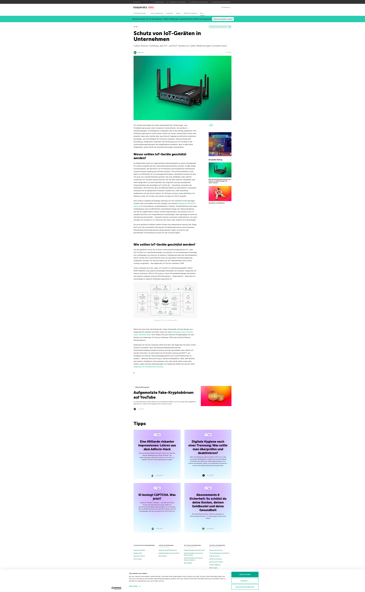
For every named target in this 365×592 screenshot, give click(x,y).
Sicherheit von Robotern (217, 203)
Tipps (158, 434)
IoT (136, 26)
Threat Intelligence (215, 565)
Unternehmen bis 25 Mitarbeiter (177, 2)
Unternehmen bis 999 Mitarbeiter (199, 2)
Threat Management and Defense (219, 553)
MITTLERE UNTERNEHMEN (192, 545)
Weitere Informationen (190, 13)
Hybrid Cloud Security (215, 559)
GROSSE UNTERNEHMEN (217, 545)
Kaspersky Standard (139, 550)
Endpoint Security (214, 556)
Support (178, 13)
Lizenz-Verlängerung (156, 13)
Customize (243, 581)
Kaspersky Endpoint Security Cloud (169, 553)
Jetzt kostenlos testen (223, 19)
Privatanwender (160, 2)
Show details (133, 586)
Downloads (169, 13)
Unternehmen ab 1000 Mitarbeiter (221, 2)
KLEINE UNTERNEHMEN (166, 545)
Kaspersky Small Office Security (168, 550)
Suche (229, 26)
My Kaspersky (226, 7)
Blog (201, 13)
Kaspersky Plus (138, 553)
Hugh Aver (141, 52)
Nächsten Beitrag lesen (142, 387)
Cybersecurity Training (216, 562)
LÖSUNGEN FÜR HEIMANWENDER (144, 545)
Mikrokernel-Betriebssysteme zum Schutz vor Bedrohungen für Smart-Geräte (220, 181)
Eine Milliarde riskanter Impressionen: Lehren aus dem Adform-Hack (157, 445)
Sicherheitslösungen (140, 13)
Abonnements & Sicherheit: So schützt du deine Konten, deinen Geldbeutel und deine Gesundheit (207, 502)
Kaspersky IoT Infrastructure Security (148, 367)
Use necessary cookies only (245, 587)
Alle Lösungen (138, 559)
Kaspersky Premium (139, 556)
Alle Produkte (163, 556)
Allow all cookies (245, 574)
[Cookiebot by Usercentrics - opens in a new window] (116, 588)
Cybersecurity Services (216, 550)
